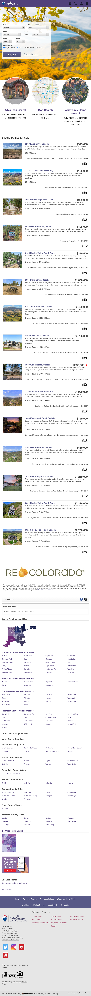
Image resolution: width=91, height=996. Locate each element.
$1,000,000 (81, 391)
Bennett (26, 761)
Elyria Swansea (29, 721)
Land (40, 48)
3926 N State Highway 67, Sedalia (40, 200)
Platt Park (49, 672)
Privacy (55, 994)
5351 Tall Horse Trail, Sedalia (38, 306)
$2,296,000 (81, 503)
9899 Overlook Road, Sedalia (38, 226)
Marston (26, 704)
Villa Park (27, 694)
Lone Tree (27, 792)
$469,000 (82, 447)
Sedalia (4, 799)
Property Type (8, 45)
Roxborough (71, 796)
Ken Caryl (5, 825)
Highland (49, 682)
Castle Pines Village (31, 796)
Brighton (48, 761)
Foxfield (26, 751)
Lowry (4, 665)
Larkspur (49, 796)
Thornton (27, 764)
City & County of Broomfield (11, 773)
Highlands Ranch (8, 792)
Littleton (70, 751)
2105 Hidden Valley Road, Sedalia (40, 253)
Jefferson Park (72, 682)
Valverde (27, 698)
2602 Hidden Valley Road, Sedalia (40, 503)
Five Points (49, 721)
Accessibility (40, 994)
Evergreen (5, 821)
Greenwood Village (52, 751)
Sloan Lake (28, 685)
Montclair (49, 659)
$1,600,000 (81, 280)
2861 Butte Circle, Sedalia (37, 280)
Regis (4, 685)
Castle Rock (71, 792)
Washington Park (8, 662)
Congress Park (7, 659)
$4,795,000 (81, 336)
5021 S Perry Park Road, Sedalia (40, 530)
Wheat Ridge (50, 825)
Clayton (4, 717)
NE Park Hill (28, 724)
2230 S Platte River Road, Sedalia (40, 391)
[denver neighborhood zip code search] (9, 842)
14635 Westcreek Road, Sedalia (40, 418)
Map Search (45, 110)
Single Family (10, 48)
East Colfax (71, 659)
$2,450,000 (81, 306)
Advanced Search (31, 54)
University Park (7, 672)
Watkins (48, 764)
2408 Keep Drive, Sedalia (37, 336)
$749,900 (82, 418)
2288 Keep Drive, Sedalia (37, 144)
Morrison (49, 821)
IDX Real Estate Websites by (11, 994)
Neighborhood (33, 25)
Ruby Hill (27, 701)
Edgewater (71, 818)
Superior (70, 783)
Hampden (27, 669)
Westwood (71, 698)
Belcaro (4, 655)
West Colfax (6, 694)
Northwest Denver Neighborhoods (18, 678)
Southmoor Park (51, 669)
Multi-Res (30, 48)
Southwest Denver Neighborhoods (18, 691)
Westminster (71, 764)
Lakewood (27, 821)
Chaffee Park (28, 682)
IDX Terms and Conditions (45, 590)
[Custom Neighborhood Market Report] (15, 865)
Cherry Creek (50, 662)
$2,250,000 (81, 530)
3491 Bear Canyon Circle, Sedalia (40, 476)
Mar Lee (48, 701)
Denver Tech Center (74, 748)
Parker (48, 792)
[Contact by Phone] (75, 3)
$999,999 (82, 200)
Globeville (70, 721)
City (4, 25)
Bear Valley (6, 704)
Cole (25, 717)
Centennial (49, 748)
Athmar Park (6, 701)
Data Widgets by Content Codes (78, 993)
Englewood (5, 751)
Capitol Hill (49, 655)
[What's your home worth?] (75, 90)
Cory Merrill (28, 672)
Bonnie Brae (28, 655)
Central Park (71, 724)
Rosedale (70, 672)
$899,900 (80, 365)
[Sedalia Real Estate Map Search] (45, 90)
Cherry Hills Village (30, 748)
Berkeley (5, 682)
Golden (48, 818)
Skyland (48, 724)
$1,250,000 (81, 476)
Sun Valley (49, 694)
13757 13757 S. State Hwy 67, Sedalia (40, 170)
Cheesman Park (29, 714)
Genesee (27, 825)
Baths (18, 38)
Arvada (4, 818)
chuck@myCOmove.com (10, 940)
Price (5, 31)
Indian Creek (71, 665)
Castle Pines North (8, 796)
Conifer (26, 818)
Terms (49, 994)
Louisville (27, 783)
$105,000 (82, 170)
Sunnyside (49, 685)
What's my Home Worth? (75, 111)
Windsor (26, 665)
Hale (25, 659)
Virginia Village (7, 669)
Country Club (28, 662)
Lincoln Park (71, 694)
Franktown (27, 799)
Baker (4, 698)
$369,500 (82, 253)
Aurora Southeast (8, 748)
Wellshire (70, 669)
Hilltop (69, 662)
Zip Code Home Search (13, 830)
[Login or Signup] (81, 3)
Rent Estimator (7, 889)
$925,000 (82, 144)
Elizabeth (5, 808)
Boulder (4, 783)
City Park (49, 714)
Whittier (4, 727)
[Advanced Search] (15, 90)
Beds (5, 38)
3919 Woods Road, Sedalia (37, 365)
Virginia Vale (50, 665)
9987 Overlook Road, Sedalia (38, 447)
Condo (20, 48)
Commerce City (72, 761)
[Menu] (87, 3)
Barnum (48, 698)
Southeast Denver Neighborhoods (18, 652)
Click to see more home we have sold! (15, 883)
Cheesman (71, 655)
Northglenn (5, 764)
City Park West (72, 714)
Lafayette (49, 783)
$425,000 (82, 226)
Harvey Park (71, 701)
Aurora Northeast (8, 761)
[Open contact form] (70, 3)
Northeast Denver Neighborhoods (18, 710)
